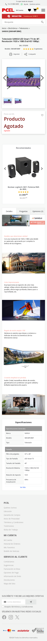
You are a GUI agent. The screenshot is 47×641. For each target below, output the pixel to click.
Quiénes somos (35, 4)
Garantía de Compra (12, 515)
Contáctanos (9, 561)
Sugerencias (9, 565)
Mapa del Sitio (9, 583)
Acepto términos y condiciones (18, 606)
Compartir (32, 54)
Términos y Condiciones (13, 522)
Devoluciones (9, 580)
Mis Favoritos (9, 547)
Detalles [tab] (9, 211)
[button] (5, 78)
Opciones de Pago (11, 572)
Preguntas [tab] (23, 211)
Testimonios (9, 526)
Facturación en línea (12, 569)
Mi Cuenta (19, 10)
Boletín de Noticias (11, 551)
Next (42, 168)
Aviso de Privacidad (11, 518)
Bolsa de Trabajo (11, 529)
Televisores (23, 28)
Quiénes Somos (10, 507)
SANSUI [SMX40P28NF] (11, 31)
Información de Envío (12, 576)
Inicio (4, 28)
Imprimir (16, 54)
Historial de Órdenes (12, 544)
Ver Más (23, 487)
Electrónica (12, 28)
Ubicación (8, 511)
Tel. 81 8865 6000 (13, 4)
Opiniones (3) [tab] (37, 211)
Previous (5, 168)
